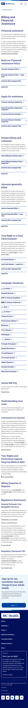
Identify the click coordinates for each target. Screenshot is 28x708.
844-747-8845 (5, 254)
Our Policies (4, 687)
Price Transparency (5, 693)
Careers (3, 630)
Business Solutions (6, 643)
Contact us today (7, 674)
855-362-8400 (7, 492)
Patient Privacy (4, 690)
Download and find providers (9, 53)
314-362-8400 (17, 490)
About (3, 621)
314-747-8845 (13, 252)
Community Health (6, 639)
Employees (4, 625)
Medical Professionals (7, 634)
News (2, 648)
